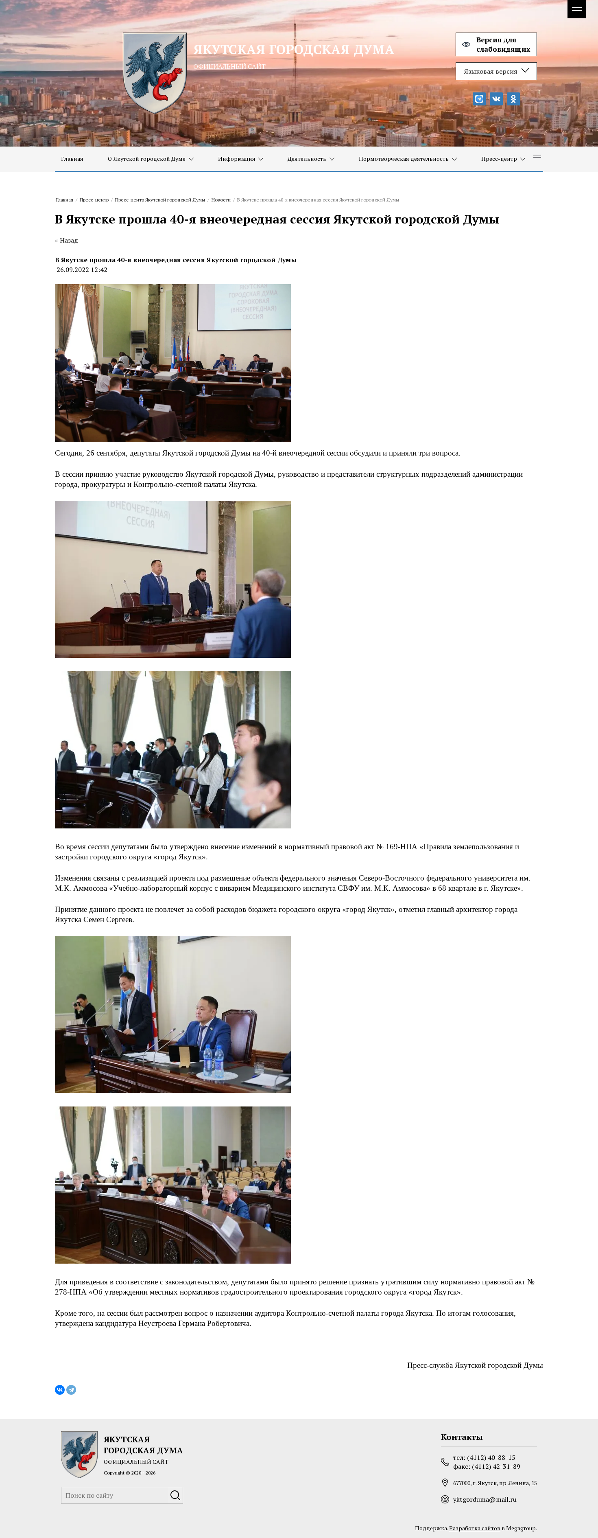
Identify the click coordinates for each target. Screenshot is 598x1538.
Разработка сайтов (474, 1528)
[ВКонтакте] (60, 1390)
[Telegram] (71, 1390)
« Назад (67, 240)
